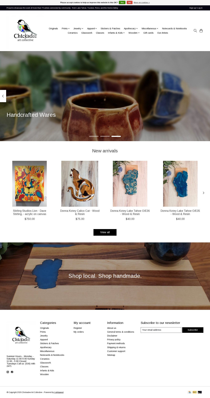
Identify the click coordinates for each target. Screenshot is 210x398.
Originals (53, 28)
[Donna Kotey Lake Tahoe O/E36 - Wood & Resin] (130, 184)
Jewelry (44, 335)
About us (111, 328)
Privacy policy (114, 339)
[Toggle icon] (195, 30)
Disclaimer (112, 335)
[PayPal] (195, 392)
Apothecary (46, 347)
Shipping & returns (116, 347)
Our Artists (162, 32)
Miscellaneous (47, 351)
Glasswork (86, 32)
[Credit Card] (190, 392)
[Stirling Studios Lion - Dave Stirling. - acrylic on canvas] (30, 184)
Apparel (44, 339)
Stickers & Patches (110, 28)
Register (78, 328)
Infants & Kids (47, 370)
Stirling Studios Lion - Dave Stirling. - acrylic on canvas (29, 212)
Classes (100, 32)
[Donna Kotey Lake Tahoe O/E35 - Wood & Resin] (180, 184)
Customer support (116, 351)
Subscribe (193, 330)
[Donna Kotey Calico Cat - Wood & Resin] (80, 184)
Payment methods (116, 343)
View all (105, 232)
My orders (79, 332)
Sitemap (111, 355)
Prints (43, 332)
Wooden (44, 374)
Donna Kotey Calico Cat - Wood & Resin (79, 212)
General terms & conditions (120, 332)
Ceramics (73, 32)
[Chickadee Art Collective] (25, 31)
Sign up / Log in (195, 8)
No (129, 3)
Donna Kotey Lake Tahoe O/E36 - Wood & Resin (130, 212)
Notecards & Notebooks (174, 28)
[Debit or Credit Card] (200, 392)
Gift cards (148, 32)
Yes (122, 3)
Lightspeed (58, 392)
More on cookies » (142, 3)
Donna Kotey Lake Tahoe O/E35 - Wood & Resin (180, 212)
